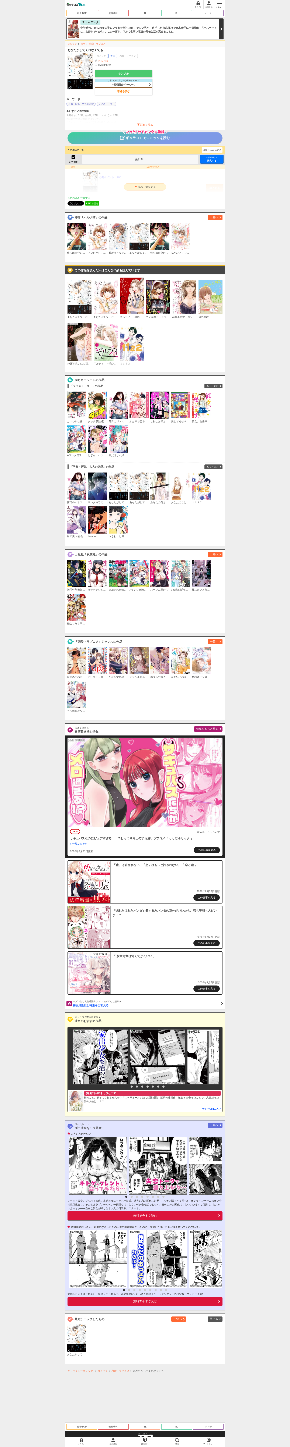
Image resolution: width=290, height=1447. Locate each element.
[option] (99, 1056)
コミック (72, 43)
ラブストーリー (106, 104)
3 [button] (137, 1087)
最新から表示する (212, 150)
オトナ (208, 13)
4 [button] (142, 1087)
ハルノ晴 (103, 61)
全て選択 (73, 162)
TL (145, 13)
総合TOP (82, 13)
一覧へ (214, 217)
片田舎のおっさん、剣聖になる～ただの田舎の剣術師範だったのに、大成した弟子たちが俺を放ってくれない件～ (136, 1227)
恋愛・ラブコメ (97, 43)
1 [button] (126, 1087)
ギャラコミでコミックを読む (148, 138)
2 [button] (132, 1087)
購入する (212, 159)
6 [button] (153, 1087)
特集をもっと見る (207, 728)
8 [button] (163, 1087)
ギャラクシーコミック (80, 1370)
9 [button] (166, 1290)
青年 (83, 43)
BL (176, 13)
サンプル (123, 73)
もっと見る (212, 386)
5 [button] (147, 1087)
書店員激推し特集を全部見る (97, 1003)
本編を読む (123, 91)
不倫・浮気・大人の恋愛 (81, 104)
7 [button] (158, 1087)
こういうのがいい (81, 1133)
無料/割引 (113, 13)
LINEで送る (92, 203)
